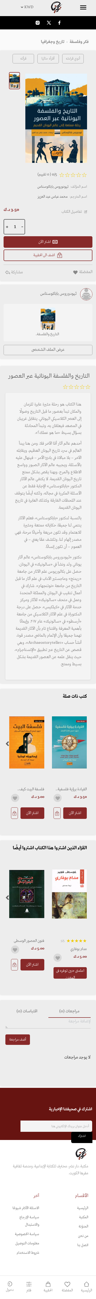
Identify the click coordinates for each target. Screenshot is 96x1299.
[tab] (69, 1012)
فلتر (28, 1290)
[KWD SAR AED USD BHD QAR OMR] (48, 7)
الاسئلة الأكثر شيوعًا (26, 1208)
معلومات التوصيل (27, 1243)
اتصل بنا (82, 1245)
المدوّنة (83, 1226)
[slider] (76, 388)
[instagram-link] (38, 22)
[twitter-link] (49, 22)
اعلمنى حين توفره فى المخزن (70, 973)
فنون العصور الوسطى (29, 941)
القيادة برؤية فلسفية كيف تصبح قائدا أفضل (71, 789)
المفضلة (67, 1290)
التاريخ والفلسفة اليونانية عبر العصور (48, 335)
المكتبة (83, 1217)
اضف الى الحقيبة (44, 255)
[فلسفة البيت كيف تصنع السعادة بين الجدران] (26, 742)
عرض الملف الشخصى (48, 350)
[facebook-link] (59, 22)
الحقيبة (48, 1290)
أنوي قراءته (73, 58)
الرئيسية (82, 1208)
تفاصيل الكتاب (71, 211)
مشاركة (16, 272)
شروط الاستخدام (28, 1253)
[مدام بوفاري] (69, 893)
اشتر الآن (75, 813)
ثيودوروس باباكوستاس (52, 186)
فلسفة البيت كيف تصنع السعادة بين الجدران (31, 789)
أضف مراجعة (17, 1039)
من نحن (83, 1236)
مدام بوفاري (78, 949)
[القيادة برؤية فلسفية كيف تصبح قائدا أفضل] (69, 742)
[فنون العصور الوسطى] (26, 893)
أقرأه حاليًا (48, 58)
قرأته (23, 58)
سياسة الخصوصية (27, 1234)
